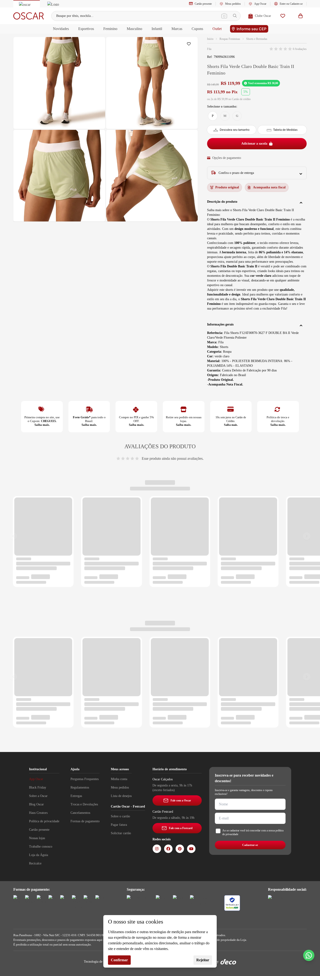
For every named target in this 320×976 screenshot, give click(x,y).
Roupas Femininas (230, 39)
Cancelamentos (80, 813)
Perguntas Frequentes (85, 779)
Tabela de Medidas (285, 129)
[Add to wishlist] (190, 45)
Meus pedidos (233, 3)
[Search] (235, 16)
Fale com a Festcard (181, 828)
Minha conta (119, 779)
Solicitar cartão (121, 833)
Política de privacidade (44, 821)
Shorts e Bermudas (256, 39)
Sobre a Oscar (38, 796)
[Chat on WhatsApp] (308, 955)
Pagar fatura (119, 824)
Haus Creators (38, 813)
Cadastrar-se (250, 845)
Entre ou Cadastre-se (291, 3)
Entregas (76, 796)
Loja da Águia (38, 855)
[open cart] (300, 16)
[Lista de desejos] (283, 15)
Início (210, 39)
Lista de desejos (121, 796)
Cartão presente (203, 3)
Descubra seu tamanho (234, 129)
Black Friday (37, 787)
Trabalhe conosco (40, 846)
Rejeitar (202, 960)
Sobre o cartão (120, 816)
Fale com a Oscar (181, 800)
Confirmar (119, 960)
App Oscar (260, 3)
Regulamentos (80, 787)
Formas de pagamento (85, 821)
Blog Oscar (36, 804)
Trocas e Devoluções (84, 804)
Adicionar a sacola (254, 143)
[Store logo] (28, 16)
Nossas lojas (37, 838)
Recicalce (35, 863)
